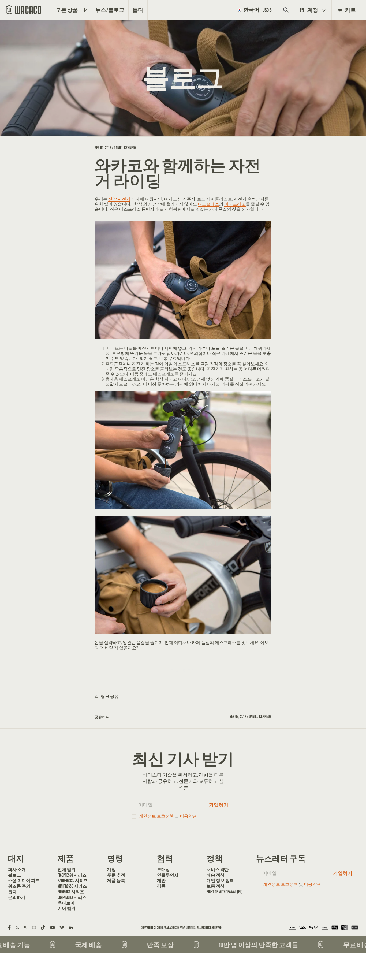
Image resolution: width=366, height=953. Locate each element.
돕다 (12, 891)
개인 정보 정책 (220, 880)
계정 (111, 869)
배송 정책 (216, 875)
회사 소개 (17, 869)
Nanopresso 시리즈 (73, 880)
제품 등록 (116, 880)
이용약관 (188, 816)
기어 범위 (67, 908)
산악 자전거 (119, 199)
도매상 (163, 869)
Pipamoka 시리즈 (71, 891)
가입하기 (218, 805)
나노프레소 (208, 204)
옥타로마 (66, 903)
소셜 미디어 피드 (24, 880)
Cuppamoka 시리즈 (72, 897)
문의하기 (16, 897)
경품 (161, 886)
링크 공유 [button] (110, 696)
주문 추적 (116, 875)
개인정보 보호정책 (156, 816)
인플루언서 (167, 875)
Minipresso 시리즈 (72, 886)
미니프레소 (235, 204)
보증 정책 (216, 886)
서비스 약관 (218, 869)
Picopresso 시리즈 (72, 875)
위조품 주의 (19, 886)
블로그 (14, 875)
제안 (161, 880)
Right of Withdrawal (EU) (224, 891)
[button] (255, 9)
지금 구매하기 (183, 670)
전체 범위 (67, 869)
